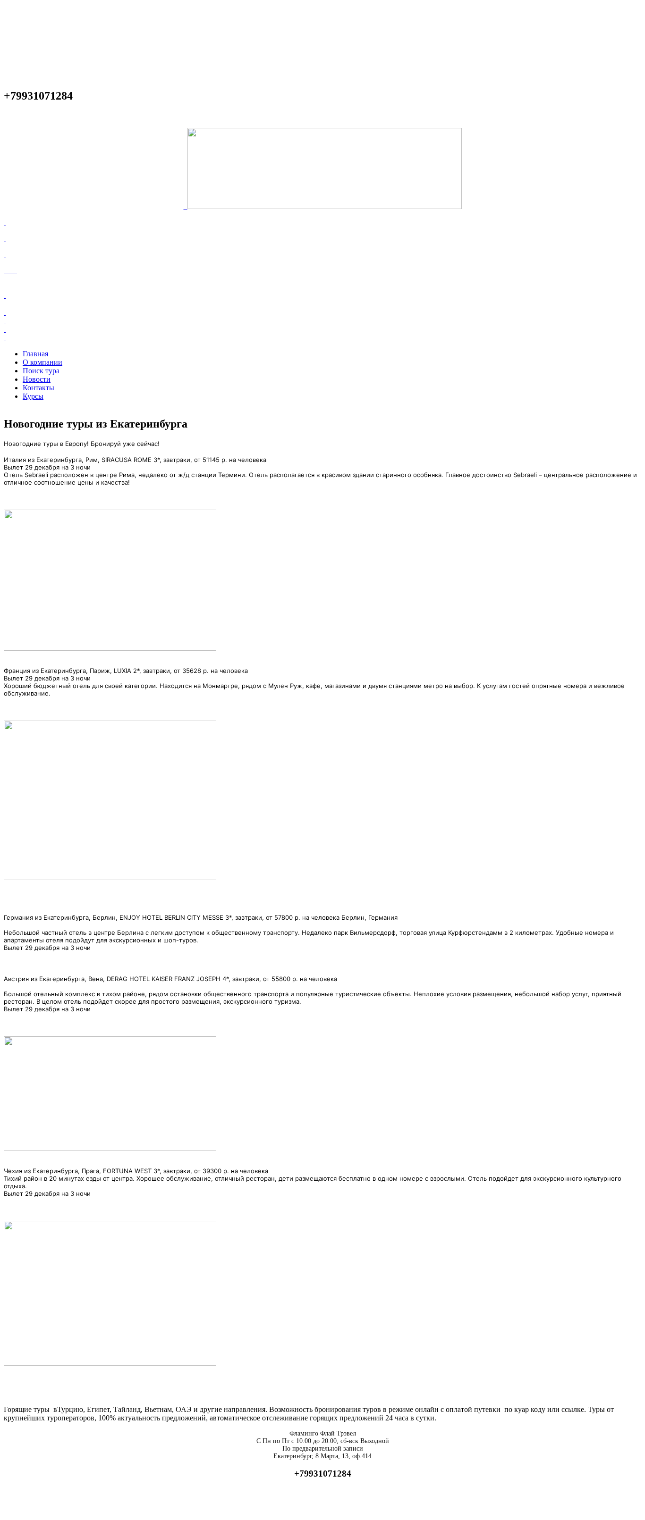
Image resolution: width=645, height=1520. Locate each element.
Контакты (38, 388)
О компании (42, 362)
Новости (37, 379)
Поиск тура (41, 371)
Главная (35, 354)
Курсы (33, 396)
